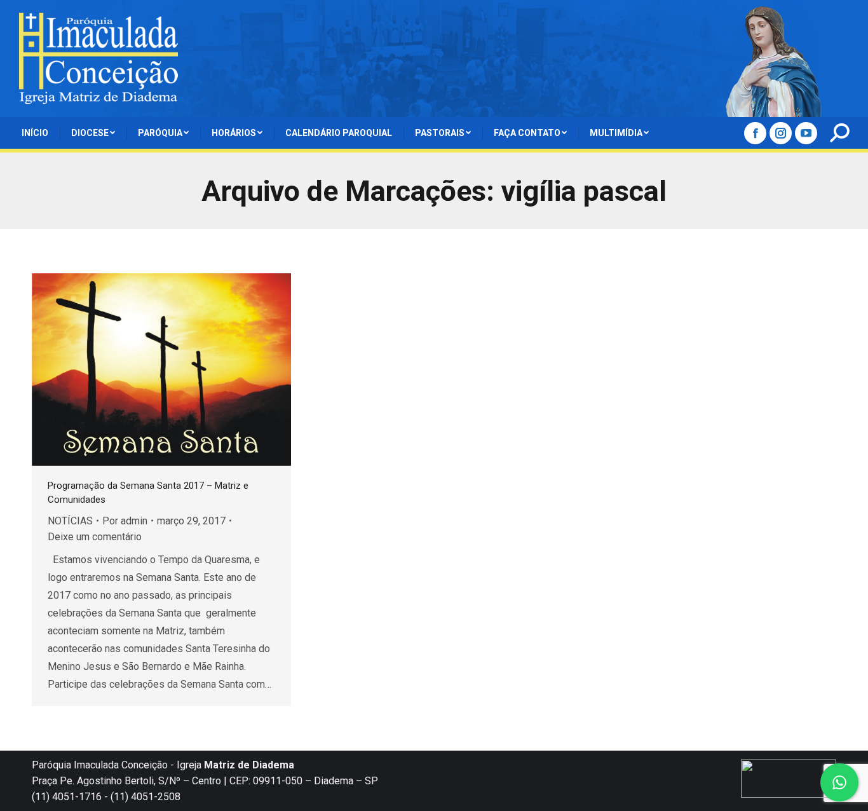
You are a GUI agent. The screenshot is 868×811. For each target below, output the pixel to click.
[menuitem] (35, 133)
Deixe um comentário (95, 537)
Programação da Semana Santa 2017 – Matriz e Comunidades (148, 492)
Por (124, 521)
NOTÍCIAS (70, 521)
